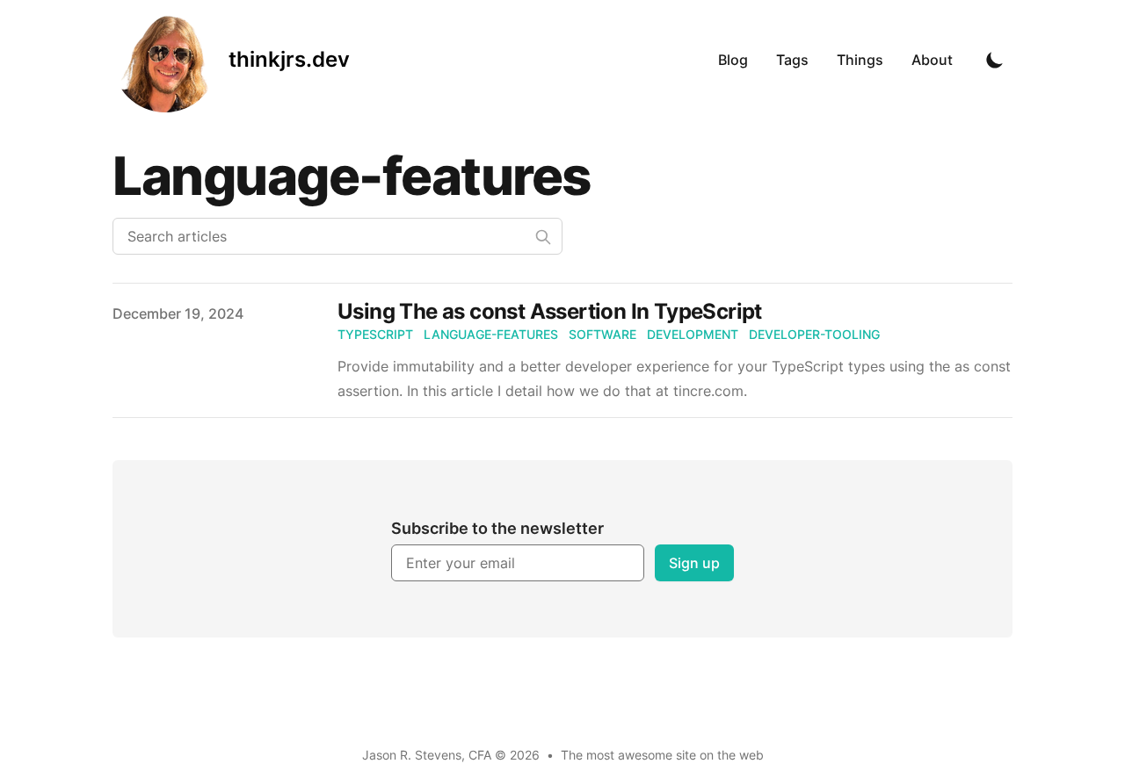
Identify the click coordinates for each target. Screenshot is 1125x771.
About (932, 59)
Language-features (491, 334)
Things (860, 59)
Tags (792, 59)
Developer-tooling (814, 334)
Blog (733, 59)
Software (602, 334)
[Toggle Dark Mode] (995, 60)
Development (692, 334)
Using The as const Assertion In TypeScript (550, 311)
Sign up (694, 563)
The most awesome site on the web (662, 754)
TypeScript (375, 334)
